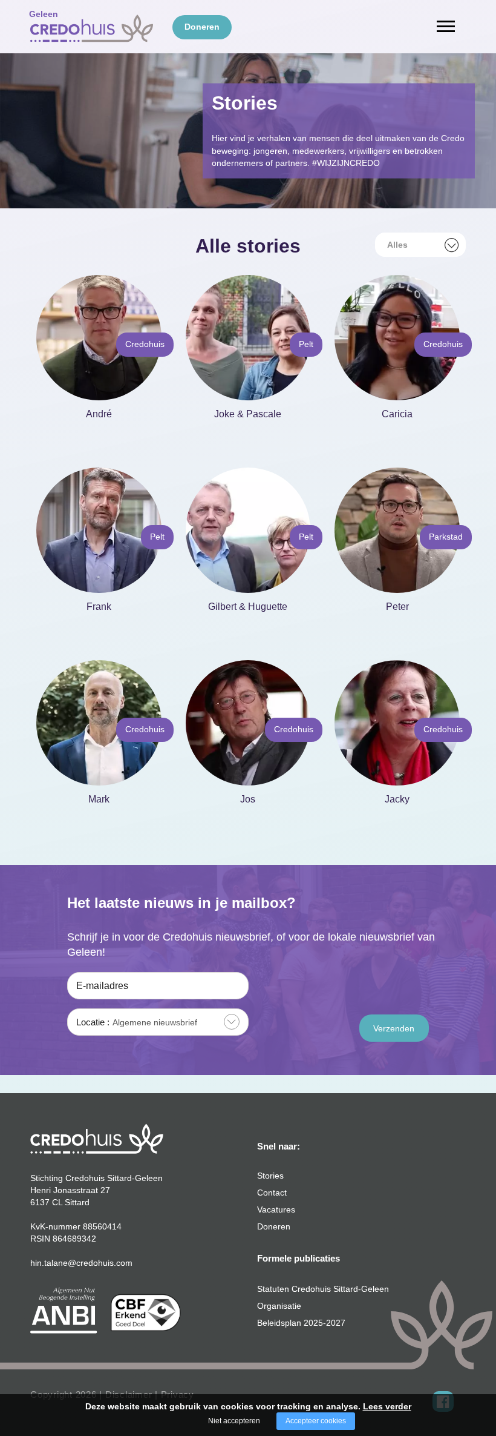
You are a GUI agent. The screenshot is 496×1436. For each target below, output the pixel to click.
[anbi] (63, 1310)
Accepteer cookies (316, 1421)
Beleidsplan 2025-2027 (301, 1323)
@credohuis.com (100, 1263)
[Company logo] (91, 26)
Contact (272, 1192)
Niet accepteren (234, 1421)
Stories (270, 1175)
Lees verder (387, 1406)
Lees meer (96, 431)
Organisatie (279, 1306)
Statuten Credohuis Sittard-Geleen (323, 1289)
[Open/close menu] (446, 26)
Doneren (273, 1226)
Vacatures (276, 1209)
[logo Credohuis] (96, 1138)
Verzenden (393, 1028)
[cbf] (145, 1312)
